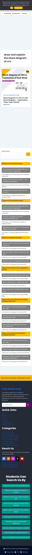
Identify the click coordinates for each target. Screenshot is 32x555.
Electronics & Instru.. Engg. (9, 439)
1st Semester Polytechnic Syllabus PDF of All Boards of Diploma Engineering (15, 170)
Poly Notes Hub (11, 389)
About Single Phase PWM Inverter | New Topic (15, 275)
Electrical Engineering (8, 434)
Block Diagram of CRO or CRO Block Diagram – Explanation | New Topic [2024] (15, 100)
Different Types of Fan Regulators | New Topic (16, 261)
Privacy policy (18, 7)
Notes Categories (7, 423)
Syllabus (4, 417)
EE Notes (24, 13)
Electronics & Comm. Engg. (10, 437)
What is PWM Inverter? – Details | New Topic (15, 282)
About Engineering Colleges (10, 445)
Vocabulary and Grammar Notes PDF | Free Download (15, 191)
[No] (30, 5)
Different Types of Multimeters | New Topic (15, 349)
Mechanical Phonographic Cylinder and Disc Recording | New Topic (15, 316)
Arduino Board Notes (8, 443)
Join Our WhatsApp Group (9, 463)
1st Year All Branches (8, 432)
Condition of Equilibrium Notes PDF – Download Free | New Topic (13, 217)
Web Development (7, 441)
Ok (11, 7)
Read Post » (6, 104)
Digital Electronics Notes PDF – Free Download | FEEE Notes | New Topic (16, 228)
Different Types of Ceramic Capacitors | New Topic (16, 253)
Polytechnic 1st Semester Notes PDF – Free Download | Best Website (15, 180)
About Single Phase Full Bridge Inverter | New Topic (15, 290)
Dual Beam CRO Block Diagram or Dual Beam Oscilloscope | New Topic (15, 357)
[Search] (28, 154)
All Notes (4, 415)
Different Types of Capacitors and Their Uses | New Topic (16, 244)
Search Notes (6, 151)
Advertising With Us (7, 425)
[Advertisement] (16, 32)
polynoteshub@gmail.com (10, 465)
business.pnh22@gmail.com (10, 466)
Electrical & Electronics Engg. (10, 436)
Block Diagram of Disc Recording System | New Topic (15, 307)
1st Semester (7, 13)
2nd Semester (16, 13)
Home (4, 413)
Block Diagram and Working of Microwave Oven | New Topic (15, 325)
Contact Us (5, 421)
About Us (4, 419)
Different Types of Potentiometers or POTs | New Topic (15, 341)
